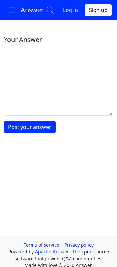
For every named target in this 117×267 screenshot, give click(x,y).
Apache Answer (52, 251)
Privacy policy (79, 245)
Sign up (98, 10)
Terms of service (41, 245)
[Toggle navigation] (11, 10)
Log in (70, 10)
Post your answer (29, 127)
